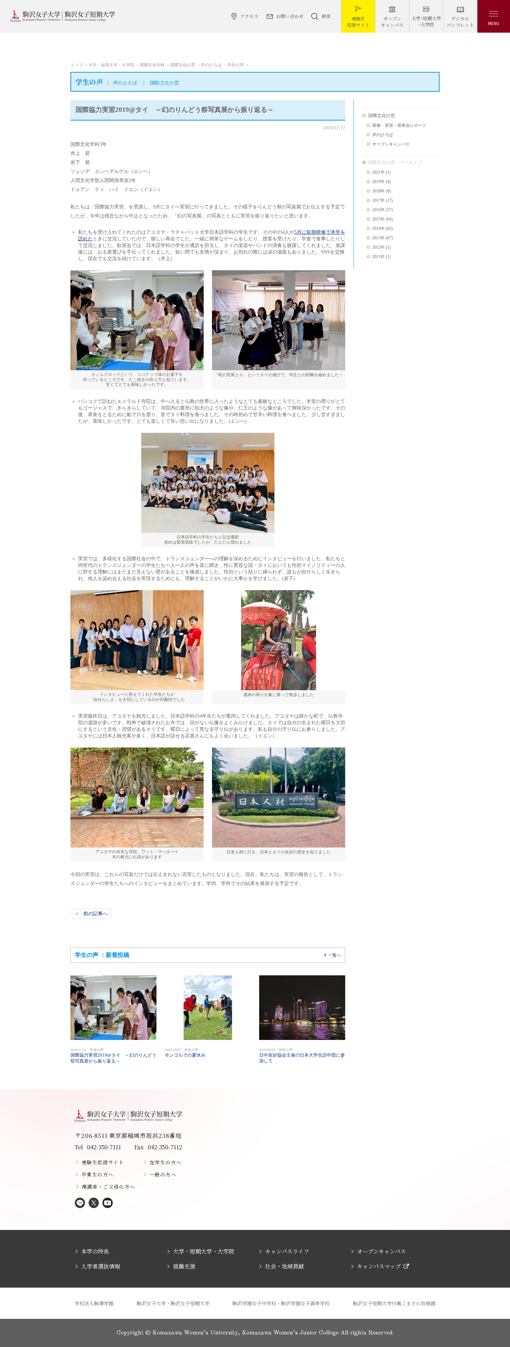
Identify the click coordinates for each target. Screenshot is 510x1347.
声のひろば (211, 65)
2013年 (378, 238)
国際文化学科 (152, 65)
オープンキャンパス (391, 144)
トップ (76, 65)
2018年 (378, 191)
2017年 (378, 200)
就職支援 (184, 1266)
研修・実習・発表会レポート (399, 125)
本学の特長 (95, 1251)
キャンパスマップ (379, 1266)
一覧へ (334, 955)
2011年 (378, 257)
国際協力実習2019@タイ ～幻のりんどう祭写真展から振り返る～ (113, 1056)
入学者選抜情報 (100, 1266)
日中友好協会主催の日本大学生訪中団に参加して (302, 1056)
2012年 (378, 247)
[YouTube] (107, 1203)
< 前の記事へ (92, 913)
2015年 (378, 219)
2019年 (378, 182)
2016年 (378, 210)
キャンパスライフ (287, 1251)
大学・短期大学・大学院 (111, 65)
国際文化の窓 (182, 65)
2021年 (378, 172)
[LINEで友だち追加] (80, 1203)
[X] (93, 1203)
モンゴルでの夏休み (185, 1053)
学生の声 (235, 65)
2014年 (378, 228)
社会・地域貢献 (284, 1266)
